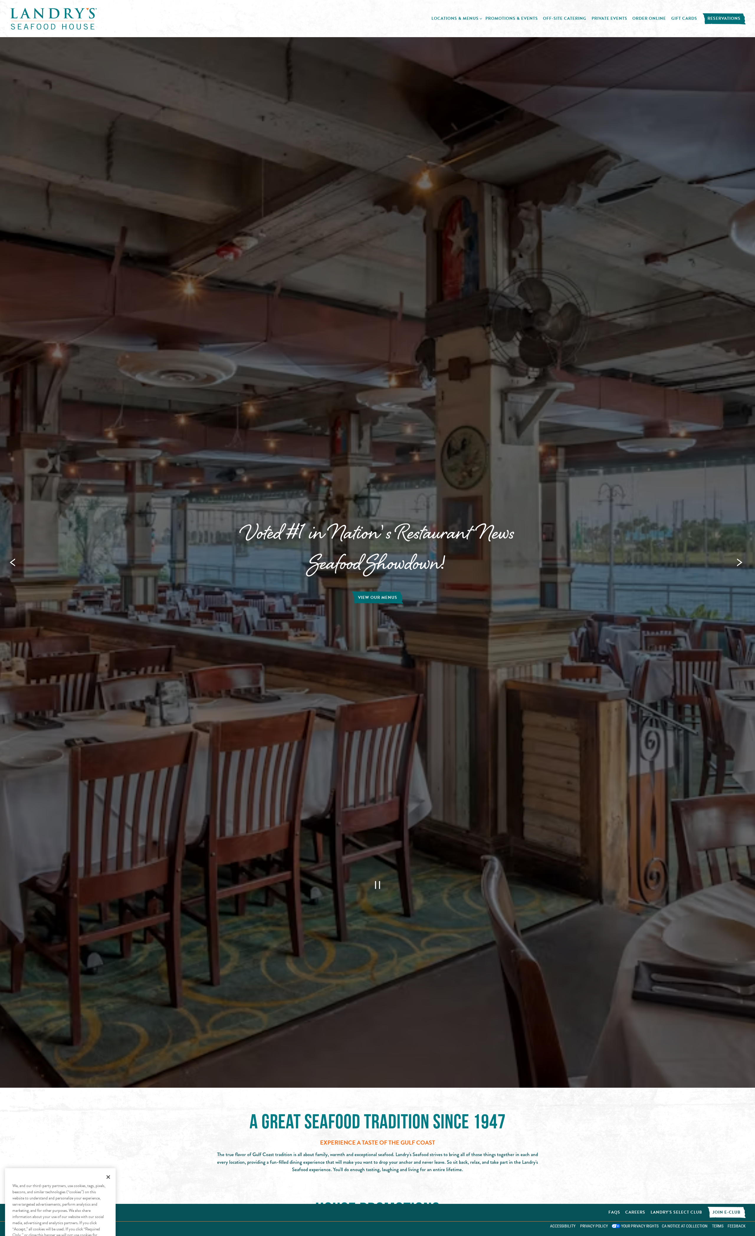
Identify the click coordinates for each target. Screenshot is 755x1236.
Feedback (737, 1226)
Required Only (60, 1196)
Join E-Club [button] (727, 1212)
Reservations (724, 18)
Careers (635, 1212)
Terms (717, 1226)
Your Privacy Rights (640, 1226)
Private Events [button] (609, 18)
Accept (60, 1179)
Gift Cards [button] (684, 18)
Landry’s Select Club (676, 1212)
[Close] (108, 1083)
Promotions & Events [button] (511, 18)
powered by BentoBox (30, 1228)
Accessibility (562, 1226)
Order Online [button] (649, 18)
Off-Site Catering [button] (564, 18)
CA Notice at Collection (685, 1226)
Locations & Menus (456, 18)
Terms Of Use (61, 1166)
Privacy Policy (594, 1226)
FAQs (614, 1212)
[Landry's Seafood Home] (53, 18)
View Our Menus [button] (377, 597)
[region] (60, 1153)
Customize (60, 1212)
